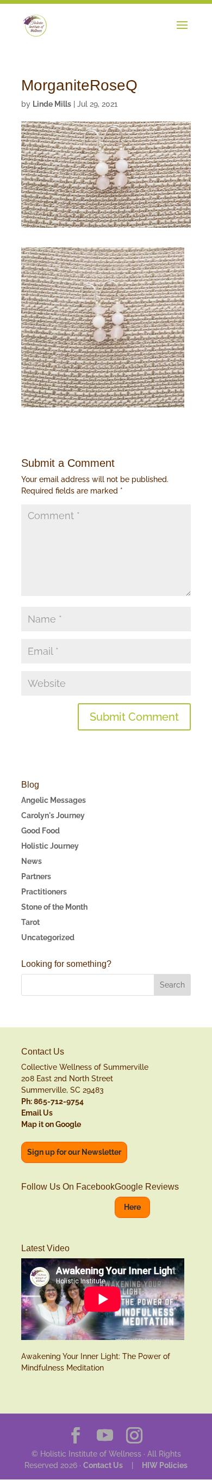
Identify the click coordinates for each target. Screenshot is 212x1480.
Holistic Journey (50, 846)
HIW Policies (165, 1465)
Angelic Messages (53, 800)
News (31, 861)
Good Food (40, 830)
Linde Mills (52, 104)
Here (132, 1207)
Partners (36, 876)
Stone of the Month (54, 907)
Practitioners (44, 891)
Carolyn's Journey (53, 815)
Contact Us (103, 1465)
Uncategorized (47, 937)
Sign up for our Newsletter (74, 1152)
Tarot (30, 922)
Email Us (37, 1113)
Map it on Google (51, 1124)
